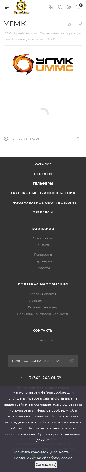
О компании (43, 238)
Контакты (43, 245)
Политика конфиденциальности (43, 314)
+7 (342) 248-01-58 (44, 378)
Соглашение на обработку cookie (43, 458)
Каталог (43, 164)
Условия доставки (43, 300)
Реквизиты (43, 254)
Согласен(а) (46, 464)
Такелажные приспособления (43, 193)
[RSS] (69, 24)
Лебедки (43, 174)
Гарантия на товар (43, 307)
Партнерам (43, 261)
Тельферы (43, 183)
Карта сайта (43, 340)
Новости (43, 268)
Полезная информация (43, 284)
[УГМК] (43, 64)
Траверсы (43, 212)
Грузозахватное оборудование (43, 202)
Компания (43, 229)
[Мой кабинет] (69, 7)
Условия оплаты (43, 294)
